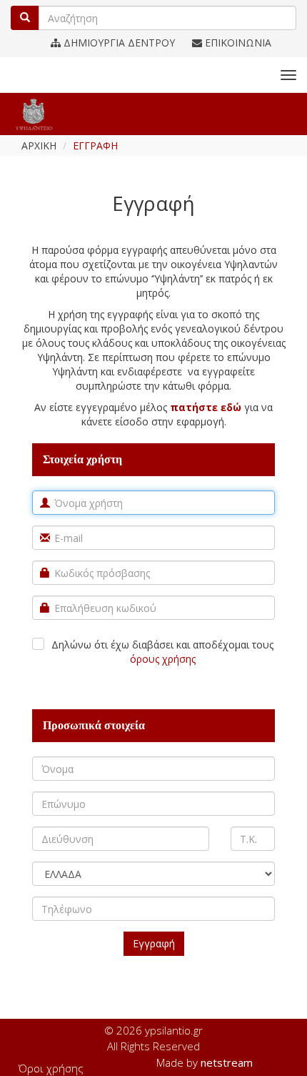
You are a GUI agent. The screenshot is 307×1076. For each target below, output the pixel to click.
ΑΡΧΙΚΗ (38, 145)
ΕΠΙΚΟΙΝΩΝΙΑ (236, 42)
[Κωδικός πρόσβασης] (45, 573)
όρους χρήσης (163, 659)
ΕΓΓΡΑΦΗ (95, 145)
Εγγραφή (154, 943)
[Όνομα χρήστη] (45, 502)
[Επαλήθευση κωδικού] (45, 608)
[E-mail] (45, 537)
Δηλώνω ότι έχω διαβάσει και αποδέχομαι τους (162, 652)
